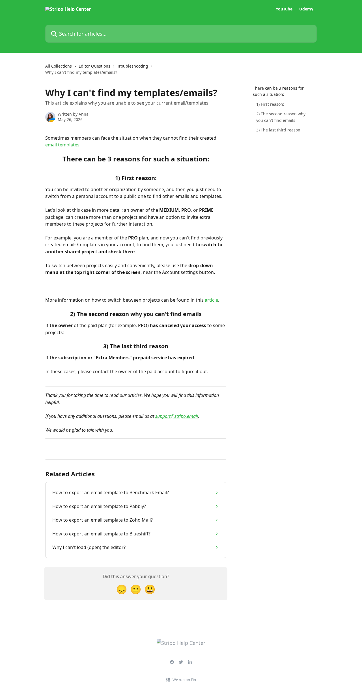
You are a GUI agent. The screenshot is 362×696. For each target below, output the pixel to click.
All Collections (58, 66)
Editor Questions (94, 66)
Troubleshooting (132, 66)
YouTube (284, 9)
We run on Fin (184, 679)
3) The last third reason (278, 130)
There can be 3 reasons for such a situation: (278, 91)
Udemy (306, 9)
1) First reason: (270, 104)
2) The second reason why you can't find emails (280, 117)
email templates (62, 145)
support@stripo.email (176, 416)
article (211, 300)
